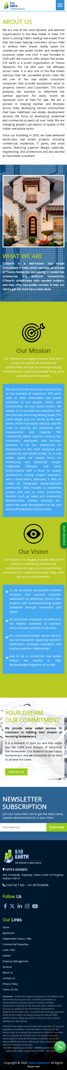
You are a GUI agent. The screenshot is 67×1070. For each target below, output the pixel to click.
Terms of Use (10, 989)
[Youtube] (35, 902)
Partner (7, 955)
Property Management (15, 961)
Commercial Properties (16, 944)
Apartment (9, 933)
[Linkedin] (19, 902)
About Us (8, 972)
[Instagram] (27, 902)
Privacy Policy (10, 983)
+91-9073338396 (37, 885)
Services (7, 966)
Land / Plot (9, 950)
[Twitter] (12, 902)
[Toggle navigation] (60, 5)
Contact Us (16, 772)
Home (6, 927)
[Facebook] (5, 902)
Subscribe (56, 827)
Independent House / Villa (17, 938)
